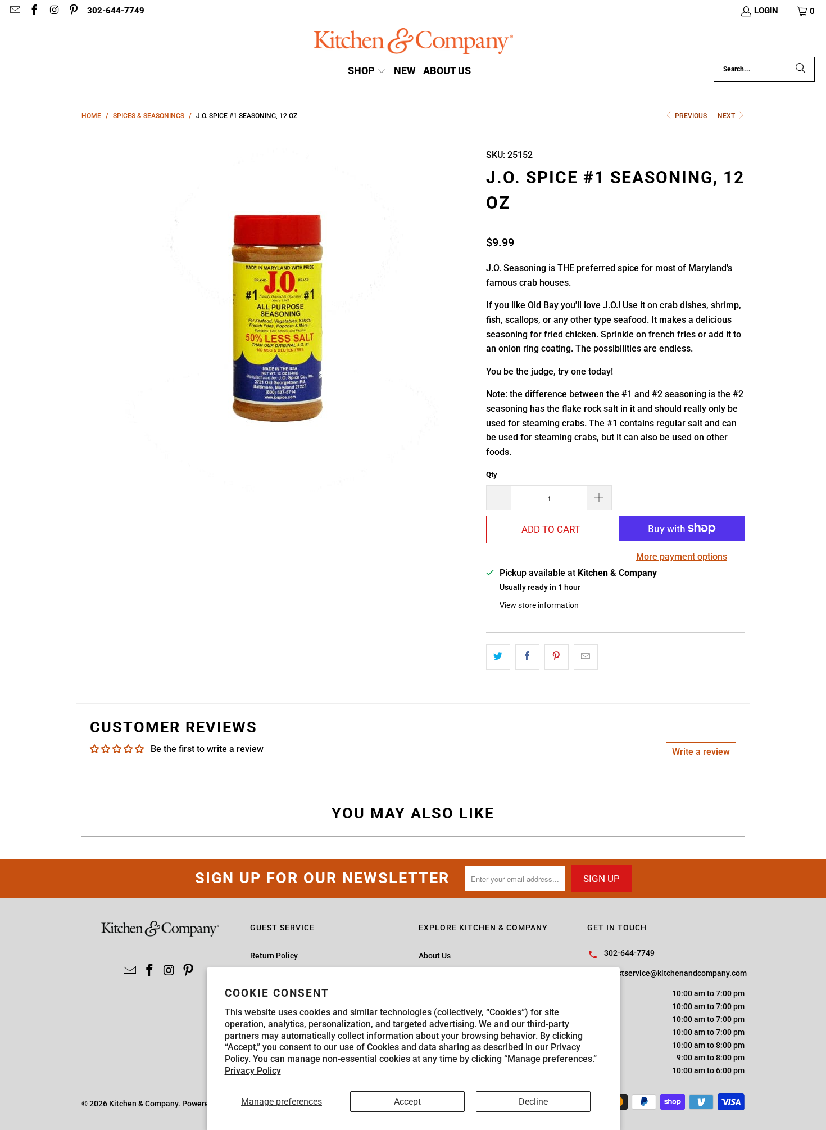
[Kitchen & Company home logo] (413, 42)
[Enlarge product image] (278, 315)
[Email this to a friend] (586, 657)
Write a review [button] (701, 751)
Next (727, 116)
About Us (435, 955)
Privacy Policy (253, 1070)
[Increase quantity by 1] (599, 497)
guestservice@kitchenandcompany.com (675, 973)
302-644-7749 (115, 11)
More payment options (681, 556)
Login (766, 11)
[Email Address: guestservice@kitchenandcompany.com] (14, 11)
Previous (691, 116)
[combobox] (764, 69)
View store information (539, 605)
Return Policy (274, 955)
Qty (491, 474)
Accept (407, 1101)
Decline (533, 1101)
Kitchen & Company (143, 1103)
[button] (806, 11)
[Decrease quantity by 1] (498, 497)
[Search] (801, 69)
